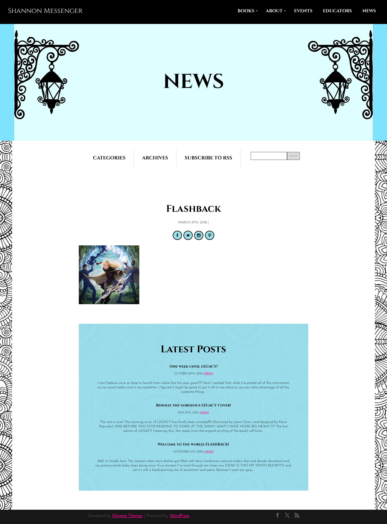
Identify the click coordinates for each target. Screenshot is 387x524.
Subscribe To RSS (208, 158)
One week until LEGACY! (193, 366)
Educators (337, 11)
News (369, 11)
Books (246, 11)
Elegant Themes (127, 516)
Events (303, 11)
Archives (155, 158)
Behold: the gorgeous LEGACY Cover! (193, 405)
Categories (109, 158)
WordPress (179, 516)
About (274, 11)
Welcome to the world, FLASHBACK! (193, 444)
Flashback (193, 208)
